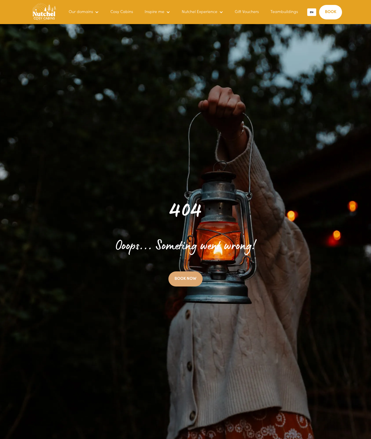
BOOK (330, 12)
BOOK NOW (185, 279)
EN (311, 12)
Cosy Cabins (121, 12)
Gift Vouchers (247, 12)
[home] (44, 12)
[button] (84, 12)
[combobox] (312, 12)
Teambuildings (284, 12)
